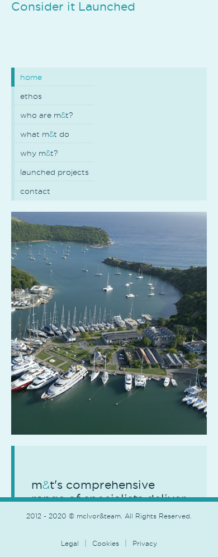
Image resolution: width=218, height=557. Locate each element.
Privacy (144, 543)
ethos (31, 96)
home (31, 77)
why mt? (39, 153)
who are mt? (46, 115)
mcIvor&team (95, 45)
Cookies (105, 543)
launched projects (54, 172)
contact (35, 191)
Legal (70, 543)
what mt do (44, 134)
